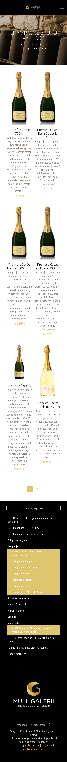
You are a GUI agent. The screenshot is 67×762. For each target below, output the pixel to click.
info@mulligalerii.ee (33, 749)
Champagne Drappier (22, 561)
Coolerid (12, 617)
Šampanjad (13, 546)
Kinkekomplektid (16, 611)
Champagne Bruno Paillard (25, 567)
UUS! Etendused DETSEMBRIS (23, 528)
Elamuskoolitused (17, 654)
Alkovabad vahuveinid (19, 598)
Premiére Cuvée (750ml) (19, 131)
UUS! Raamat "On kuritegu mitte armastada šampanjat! (30, 520)
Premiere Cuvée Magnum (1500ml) (19, 266)
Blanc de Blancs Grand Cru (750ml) (48, 404)
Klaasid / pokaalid (17, 604)
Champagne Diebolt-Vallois (25, 574)
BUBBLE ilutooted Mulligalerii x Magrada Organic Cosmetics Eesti (31, 630)
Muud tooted (14, 623)
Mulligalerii (23, 45)
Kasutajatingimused (43, 745)
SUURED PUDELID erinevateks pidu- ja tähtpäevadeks (30, 553)
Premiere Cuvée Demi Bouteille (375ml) (47, 133)
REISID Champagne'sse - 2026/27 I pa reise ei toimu (31, 639)
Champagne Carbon (21, 586)
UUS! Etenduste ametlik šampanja (25, 534)
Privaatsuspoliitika (21, 745)
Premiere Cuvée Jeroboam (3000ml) (48, 266)
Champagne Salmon (21, 580)
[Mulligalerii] (33, 7)
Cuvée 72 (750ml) (19, 385)
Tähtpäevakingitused (18, 540)
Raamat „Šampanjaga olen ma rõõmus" (28, 648)
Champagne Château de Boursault (29, 592)
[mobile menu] (62, 7)
